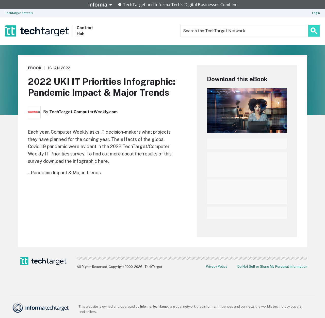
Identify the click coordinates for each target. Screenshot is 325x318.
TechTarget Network (19, 12)
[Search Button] (314, 31)
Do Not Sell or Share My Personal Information (272, 266)
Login (316, 12)
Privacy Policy (216, 266)
